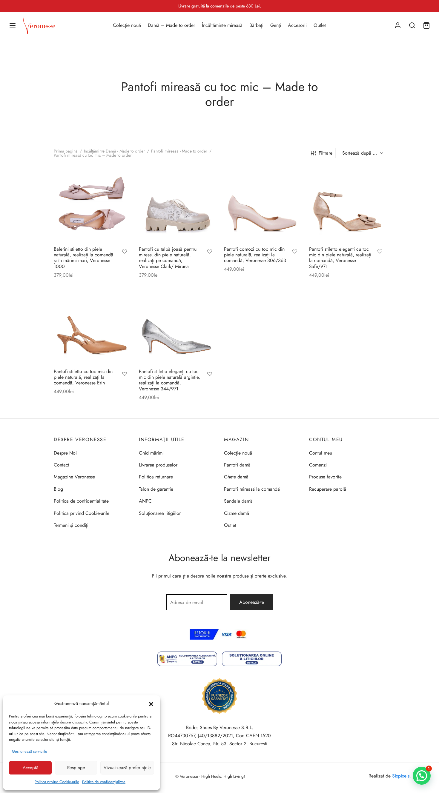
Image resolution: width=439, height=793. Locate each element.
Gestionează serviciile (29, 751)
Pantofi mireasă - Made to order (179, 151)
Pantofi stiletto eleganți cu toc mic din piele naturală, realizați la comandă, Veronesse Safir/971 (340, 258)
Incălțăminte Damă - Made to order (114, 151)
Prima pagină (66, 151)
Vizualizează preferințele (127, 767)
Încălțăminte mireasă (222, 25)
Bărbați (256, 25)
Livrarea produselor (158, 464)
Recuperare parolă (327, 489)
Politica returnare (156, 476)
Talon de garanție (156, 489)
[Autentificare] (397, 25)
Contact (61, 464)
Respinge (76, 767)
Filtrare (325, 153)
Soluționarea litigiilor (160, 513)
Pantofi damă (237, 464)
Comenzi (318, 464)
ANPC (145, 501)
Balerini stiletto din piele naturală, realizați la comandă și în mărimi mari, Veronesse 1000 (83, 258)
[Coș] (426, 25)
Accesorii (297, 25)
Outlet (320, 25)
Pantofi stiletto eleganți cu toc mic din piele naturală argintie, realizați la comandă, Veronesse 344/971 (169, 380)
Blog (58, 489)
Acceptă (30, 767)
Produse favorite (325, 476)
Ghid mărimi (151, 452)
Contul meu (320, 452)
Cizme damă (236, 513)
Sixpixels (400, 775)
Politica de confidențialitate (103, 782)
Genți (275, 25)
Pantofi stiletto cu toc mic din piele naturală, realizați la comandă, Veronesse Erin (83, 377)
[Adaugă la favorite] (124, 252)
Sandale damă (238, 501)
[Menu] (12, 25)
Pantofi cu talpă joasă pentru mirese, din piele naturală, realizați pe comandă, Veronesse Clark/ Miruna (168, 258)
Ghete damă (236, 476)
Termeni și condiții (72, 525)
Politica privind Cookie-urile (57, 782)
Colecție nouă (127, 25)
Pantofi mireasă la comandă (252, 489)
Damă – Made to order (171, 25)
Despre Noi (65, 452)
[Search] (412, 25)
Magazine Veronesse (74, 476)
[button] (151, 703)
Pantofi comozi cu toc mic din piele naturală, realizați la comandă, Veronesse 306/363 (255, 255)
